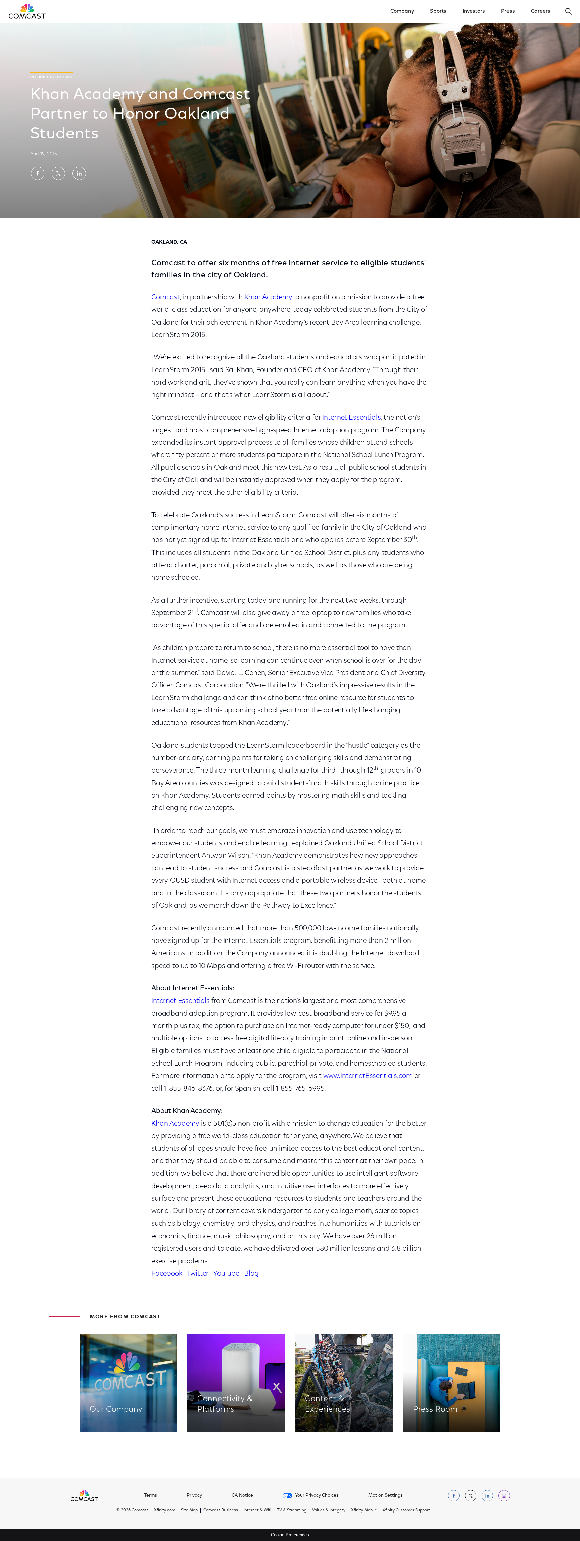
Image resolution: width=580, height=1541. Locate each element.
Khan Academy (268, 297)
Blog (251, 1273)
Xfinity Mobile (364, 1510)
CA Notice (242, 1495)
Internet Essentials (351, 417)
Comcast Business (220, 1510)
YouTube (226, 1273)
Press (508, 11)
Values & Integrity (328, 1510)
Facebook (166, 1273)
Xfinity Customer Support (406, 1510)
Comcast (165, 297)
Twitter (197, 1273)
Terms (150, 1495)
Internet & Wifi (257, 1510)
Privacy (194, 1495)
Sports (438, 11)
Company (402, 11)
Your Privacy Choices (317, 1495)
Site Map (189, 1510)
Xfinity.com (164, 1510)
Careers (540, 11)
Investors (474, 11)
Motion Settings (385, 1495)
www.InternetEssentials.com (368, 1076)
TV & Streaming (291, 1510)
